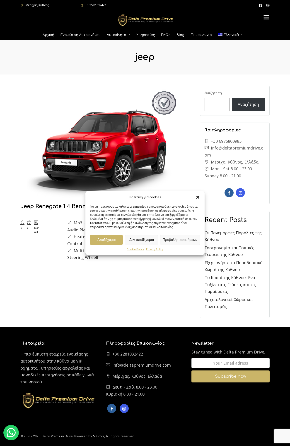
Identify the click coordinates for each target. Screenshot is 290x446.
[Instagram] (268, 5)
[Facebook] (229, 192)
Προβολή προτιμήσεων (180, 240)
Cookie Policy (135, 249)
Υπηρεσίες (145, 35)
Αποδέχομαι (106, 240)
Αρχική (48, 35)
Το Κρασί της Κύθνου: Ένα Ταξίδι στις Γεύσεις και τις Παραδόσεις (230, 284)
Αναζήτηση (213, 93)
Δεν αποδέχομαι (141, 240)
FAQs (165, 35)
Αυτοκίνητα (117, 35)
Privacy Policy (154, 249)
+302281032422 (95, 5)
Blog (180, 35)
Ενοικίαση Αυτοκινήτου (80, 35)
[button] (198, 197)
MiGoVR (98, 436)
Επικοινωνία (201, 35)
